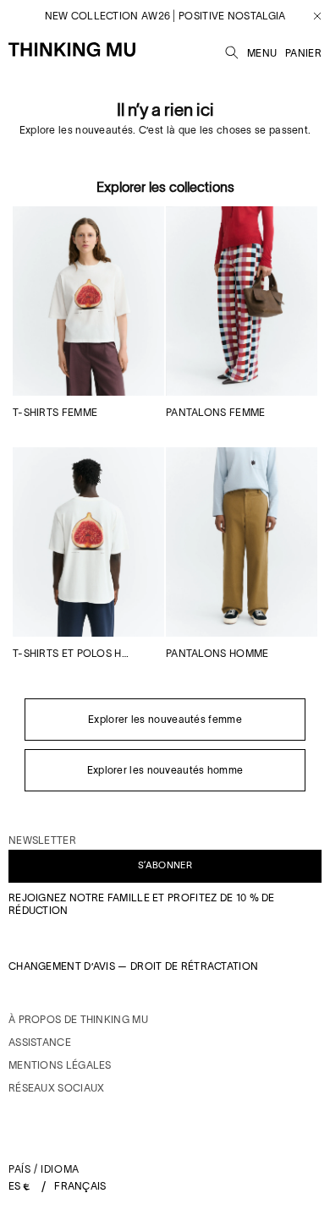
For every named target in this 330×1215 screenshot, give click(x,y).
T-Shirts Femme (55, 412)
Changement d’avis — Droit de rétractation (133, 966)
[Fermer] (311, 16)
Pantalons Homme (217, 653)
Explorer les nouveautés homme (165, 769)
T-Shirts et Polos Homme (74, 653)
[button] (231, 50)
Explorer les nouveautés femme (165, 719)
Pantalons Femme (216, 412)
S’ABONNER (165, 865)
